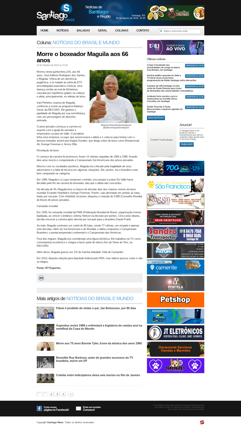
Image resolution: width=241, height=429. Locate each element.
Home (44, 30)
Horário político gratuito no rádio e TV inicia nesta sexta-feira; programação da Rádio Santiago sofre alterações (171, 78)
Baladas (83, 30)
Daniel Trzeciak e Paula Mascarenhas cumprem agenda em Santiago (165, 109)
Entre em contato (92, 408)
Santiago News (74, 12)
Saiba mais (186, 144)
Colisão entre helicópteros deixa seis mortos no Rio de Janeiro (98, 375)
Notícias (62, 30)
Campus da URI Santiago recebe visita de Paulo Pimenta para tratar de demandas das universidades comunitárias (170, 88)
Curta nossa (56, 408)
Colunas (121, 30)
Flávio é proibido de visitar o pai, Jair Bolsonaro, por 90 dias (96, 308)
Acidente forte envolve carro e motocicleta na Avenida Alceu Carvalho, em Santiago (162, 99)
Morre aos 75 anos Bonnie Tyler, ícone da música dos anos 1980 (99, 343)
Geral (102, 30)
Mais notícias (156, 118)
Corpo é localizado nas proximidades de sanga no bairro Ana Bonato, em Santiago (163, 67)
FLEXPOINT (202, 422)
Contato (142, 30)
